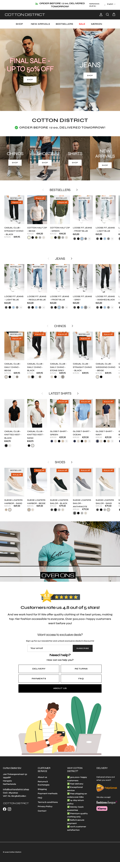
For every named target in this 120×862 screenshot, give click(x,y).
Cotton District (15, 849)
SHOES (60, 459)
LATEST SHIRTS (60, 390)
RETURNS (81, 666)
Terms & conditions (48, 799)
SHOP (19, 21)
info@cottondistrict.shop (16, 786)
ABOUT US (60, 685)
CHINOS (60, 323)
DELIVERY (39, 666)
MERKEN (96, 21)
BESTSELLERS (64, 21)
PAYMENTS (39, 676)
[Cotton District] (24, 12)
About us (42, 774)
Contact (42, 808)
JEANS (60, 256)
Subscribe (83, 646)
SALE (82, 21)
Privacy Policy (45, 803)
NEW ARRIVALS (40, 21)
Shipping (42, 786)
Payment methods (47, 790)
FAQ (81, 676)
